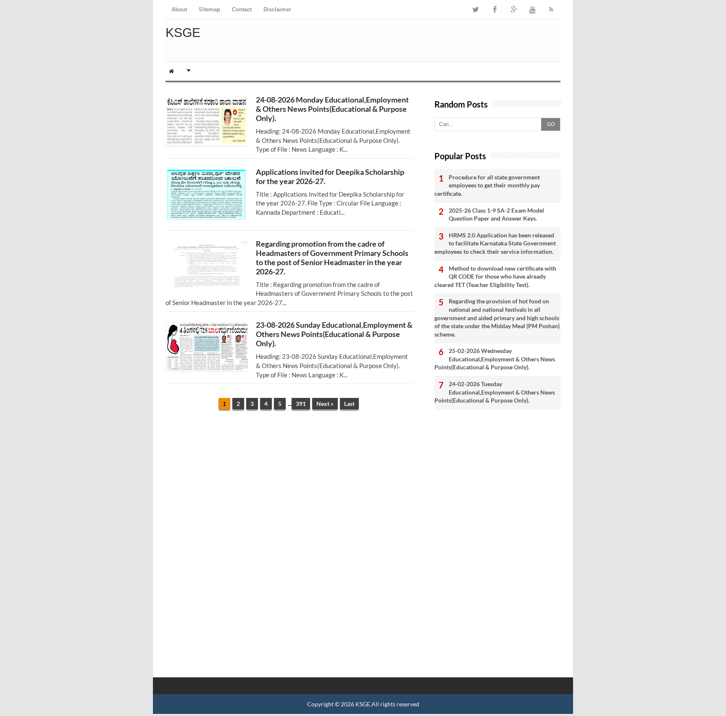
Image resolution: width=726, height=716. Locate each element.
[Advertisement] (289, 482)
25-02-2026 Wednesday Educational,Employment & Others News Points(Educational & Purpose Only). (494, 359)
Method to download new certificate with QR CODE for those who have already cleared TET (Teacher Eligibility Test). (495, 276)
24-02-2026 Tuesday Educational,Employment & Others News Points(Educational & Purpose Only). (494, 392)
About (179, 9)
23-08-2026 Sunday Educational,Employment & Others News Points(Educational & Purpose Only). (334, 334)
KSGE (362, 704)
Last (349, 403)
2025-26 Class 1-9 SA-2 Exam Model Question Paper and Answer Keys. (496, 214)
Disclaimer (277, 9)
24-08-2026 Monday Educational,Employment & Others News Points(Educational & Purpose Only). (332, 109)
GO (551, 124)
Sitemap (209, 9)
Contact (242, 9)
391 (301, 403)
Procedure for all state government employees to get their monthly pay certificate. (487, 185)
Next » (325, 403)
